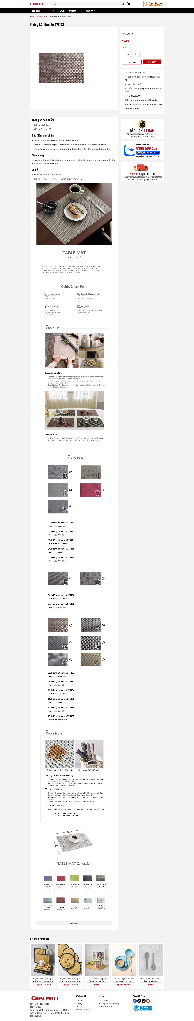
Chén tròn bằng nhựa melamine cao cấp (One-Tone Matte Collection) (124, 980)
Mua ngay (152, 62)
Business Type (74, 11)
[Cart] (128, 4)
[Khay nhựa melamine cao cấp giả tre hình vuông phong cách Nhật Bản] (43, 960)
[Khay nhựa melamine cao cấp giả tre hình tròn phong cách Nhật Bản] (70, 960)
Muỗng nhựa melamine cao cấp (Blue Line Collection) (150, 980)
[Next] (163, 966)
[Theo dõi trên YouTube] (148, 1001)
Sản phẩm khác (41, 16)
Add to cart (132, 62)
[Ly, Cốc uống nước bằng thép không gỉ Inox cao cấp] (97, 960)
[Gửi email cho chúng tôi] (144, 1001)
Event (62, 11)
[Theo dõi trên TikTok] (139, 1001)
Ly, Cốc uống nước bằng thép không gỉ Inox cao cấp (97, 980)
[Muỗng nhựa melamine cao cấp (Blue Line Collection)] (151, 960)
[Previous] (30, 966)
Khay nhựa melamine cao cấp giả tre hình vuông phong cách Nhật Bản (43, 980)
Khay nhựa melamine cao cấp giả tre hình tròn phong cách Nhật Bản (70, 980)
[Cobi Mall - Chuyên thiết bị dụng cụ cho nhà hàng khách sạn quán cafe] (38, 4)
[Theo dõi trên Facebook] (135, 1001)
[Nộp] (123, 4)
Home (32, 16)
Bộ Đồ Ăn (51, 16)
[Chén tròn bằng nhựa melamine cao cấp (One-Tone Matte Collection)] (124, 960)
